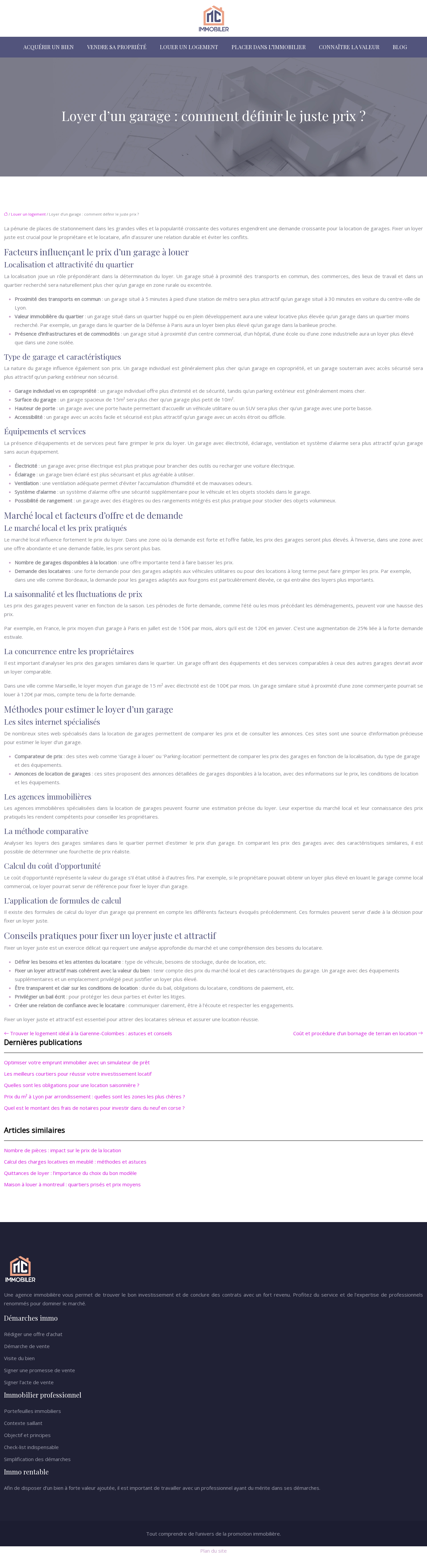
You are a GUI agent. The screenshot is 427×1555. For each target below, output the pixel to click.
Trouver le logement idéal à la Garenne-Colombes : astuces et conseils (91, 1033)
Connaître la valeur (349, 46)
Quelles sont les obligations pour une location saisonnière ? (71, 1085)
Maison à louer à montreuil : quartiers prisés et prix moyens (72, 1184)
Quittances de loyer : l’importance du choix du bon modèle (70, 1173)
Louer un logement (189, 46)
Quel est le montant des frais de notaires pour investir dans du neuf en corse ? (94, 1107)
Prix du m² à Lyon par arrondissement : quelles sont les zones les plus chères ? (94, 1096)
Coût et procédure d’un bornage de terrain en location (355, 1033)
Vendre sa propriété (116, 46)
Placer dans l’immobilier (269, 46)
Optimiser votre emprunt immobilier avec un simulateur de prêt (77, 1062)
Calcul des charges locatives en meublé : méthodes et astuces (75, 1161)
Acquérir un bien (48, 46)
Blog (400, 46)
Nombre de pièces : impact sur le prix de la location (62, 1150)
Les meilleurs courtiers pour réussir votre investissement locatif (77, 1073)
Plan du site (213, 1550)
